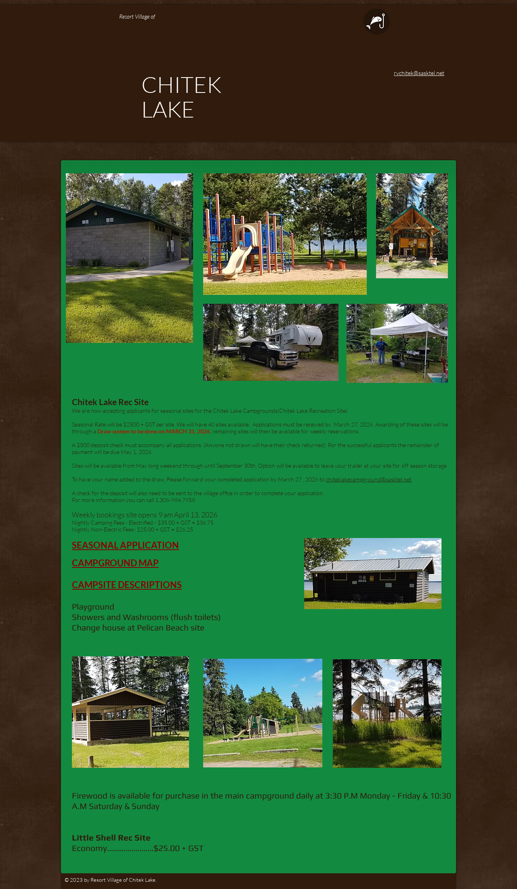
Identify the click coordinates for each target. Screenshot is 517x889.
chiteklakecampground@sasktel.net (369, 479)
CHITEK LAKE (181, 96)
